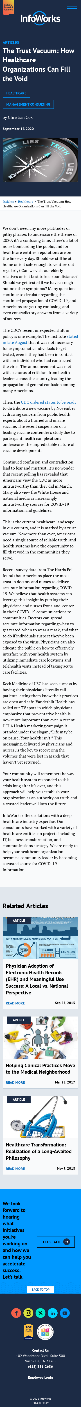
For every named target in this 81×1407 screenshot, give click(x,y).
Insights (8, 202)
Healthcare (16, 93)
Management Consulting (28, 104)
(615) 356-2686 (40, 1366)
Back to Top (41, 1290)
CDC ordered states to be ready (48, 402)
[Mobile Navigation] (72, 8)
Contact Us (40, 1350)
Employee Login (40, 1377)
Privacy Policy (41, 1402)
